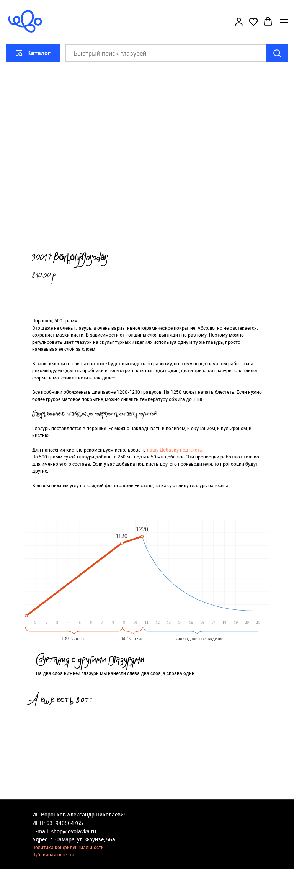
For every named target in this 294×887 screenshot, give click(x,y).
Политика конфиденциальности (68, 847)
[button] (238, 21)
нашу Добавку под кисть (174, 450)
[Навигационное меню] (284, 22)
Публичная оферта (53, 854)
